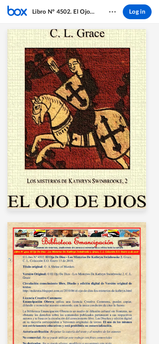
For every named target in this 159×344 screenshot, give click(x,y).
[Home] (17, 12)
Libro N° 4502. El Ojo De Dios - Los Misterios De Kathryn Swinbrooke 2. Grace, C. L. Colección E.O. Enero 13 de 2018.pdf (63, 12)
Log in (137, 12)
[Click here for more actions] (112, 11)
